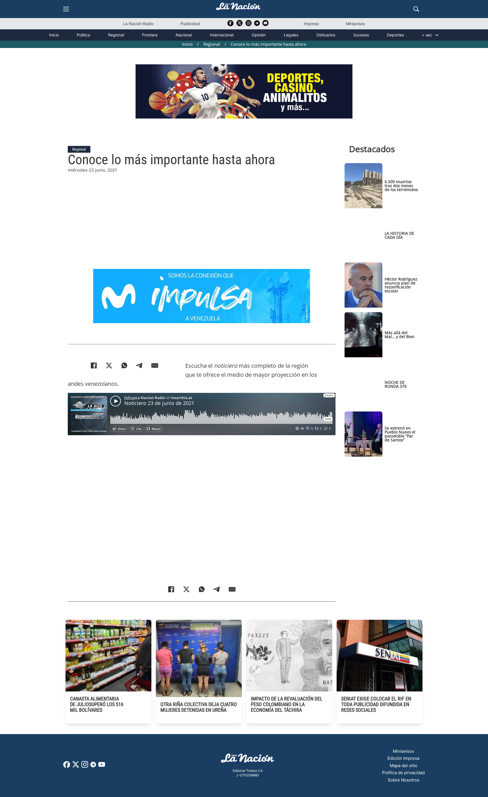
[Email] (155, 365)
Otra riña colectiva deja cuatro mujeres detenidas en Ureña (198, 707)
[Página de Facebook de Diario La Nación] (66, 766)
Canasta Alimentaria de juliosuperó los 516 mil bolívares (96, 704)
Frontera (150, 34)
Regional (116, 34)
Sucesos (361, 34)
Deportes (395, 34)
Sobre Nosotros (403, 780)
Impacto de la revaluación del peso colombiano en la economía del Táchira (287, 704)
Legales (291, 34)
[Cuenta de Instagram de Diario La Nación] (84, 766)
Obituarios (325, 34)
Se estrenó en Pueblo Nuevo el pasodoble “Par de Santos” (400, 434)
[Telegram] (139, 365)
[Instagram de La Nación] (248, 25)
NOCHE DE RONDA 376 (396, 384)
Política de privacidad (403, 772)
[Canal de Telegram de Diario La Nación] (257, 24)
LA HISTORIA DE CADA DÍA (399, 235)
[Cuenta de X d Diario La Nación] (75, 766)
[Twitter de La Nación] (239, 25)
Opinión (259, 34)
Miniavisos (355, 23)
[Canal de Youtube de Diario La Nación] (265, 25)
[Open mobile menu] (66, 9)
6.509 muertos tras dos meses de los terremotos (401, 185)
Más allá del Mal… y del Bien (400, 334)
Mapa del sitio (403, 765)
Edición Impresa (403, 758)
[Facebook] (94, 365)
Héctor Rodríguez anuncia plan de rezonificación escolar (401, 285)
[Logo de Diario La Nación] (248, 760)
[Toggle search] (416, 9)
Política (83, 34)
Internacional (222, 34)
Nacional (184, 34)
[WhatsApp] (124, 365)
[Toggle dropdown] (437, 35)
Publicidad (190, 23)
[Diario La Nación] (238, 8)
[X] (109, 365)
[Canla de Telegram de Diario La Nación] (93, 766)
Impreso (311, 23)
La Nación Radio (138, 23)
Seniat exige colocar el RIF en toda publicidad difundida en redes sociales (376, 704)
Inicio (54, 34)
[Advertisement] (201, 213)
